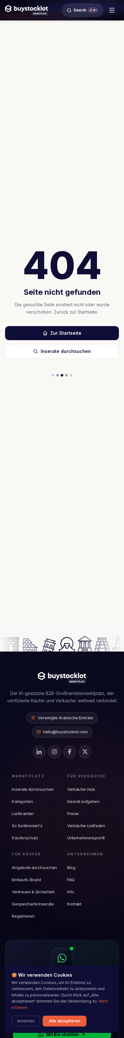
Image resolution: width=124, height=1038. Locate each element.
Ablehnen (26, 1021)
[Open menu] (112, 10)
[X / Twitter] (85, 751)
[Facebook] (69, 751)
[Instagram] (54, 751)
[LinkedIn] (39, 751)
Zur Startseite (65, 333)
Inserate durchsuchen (66, 351)
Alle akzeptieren (64, 1021)
